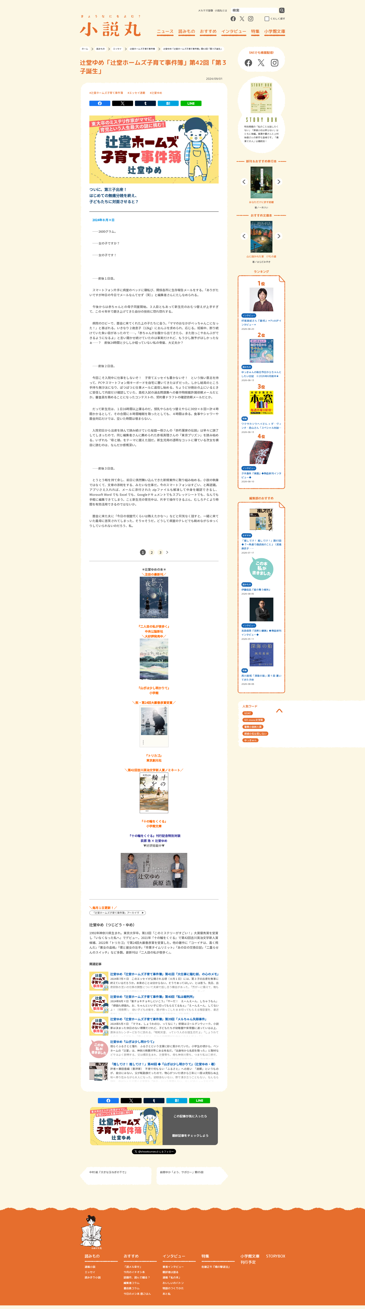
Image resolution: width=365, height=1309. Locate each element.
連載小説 (90, 1267)
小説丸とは (221, 10)
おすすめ (208, 31)
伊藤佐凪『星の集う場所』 (256, 589)
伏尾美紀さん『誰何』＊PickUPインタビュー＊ (261, 322)
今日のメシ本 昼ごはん (137, 1294)
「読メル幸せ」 (133, 1267)
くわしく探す (277, 18)
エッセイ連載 (137, 93)
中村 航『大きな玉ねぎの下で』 (108, 1172)
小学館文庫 (274, 31)
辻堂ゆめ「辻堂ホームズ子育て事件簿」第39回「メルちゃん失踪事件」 (159, 1019)
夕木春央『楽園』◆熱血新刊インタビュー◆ (261, 475)
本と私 (167, 1294)
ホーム (85, 48)
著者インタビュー (173, 1267)
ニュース (165, 31)
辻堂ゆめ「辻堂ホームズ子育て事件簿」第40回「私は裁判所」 (153, 996)
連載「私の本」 (172, 1277)
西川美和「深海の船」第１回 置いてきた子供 (261, 677)
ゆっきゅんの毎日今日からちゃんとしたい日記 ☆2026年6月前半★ (261, 374)
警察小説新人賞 (253, 726)
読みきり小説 (93, 1277)
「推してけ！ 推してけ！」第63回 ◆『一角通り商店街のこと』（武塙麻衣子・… (261, 544)
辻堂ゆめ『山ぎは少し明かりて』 (133, 1041)
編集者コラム (132, 1283)
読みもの (186, 31)
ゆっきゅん (250, 740)
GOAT (247, 713)
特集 (255, 31)
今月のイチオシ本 (134, 1272)
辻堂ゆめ (157, 93)
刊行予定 (248, 1262)
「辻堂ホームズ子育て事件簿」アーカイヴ (115, 912)
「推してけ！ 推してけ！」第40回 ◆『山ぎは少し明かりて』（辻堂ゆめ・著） (163, 1064)
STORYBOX (275, 1256)
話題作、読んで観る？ (137, 1277)
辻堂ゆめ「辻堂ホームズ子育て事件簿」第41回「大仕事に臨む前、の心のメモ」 (165, 974)
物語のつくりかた (173, 1288)
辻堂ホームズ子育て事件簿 (142, 48)
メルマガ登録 (205, 10)
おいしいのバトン (173, 1283)
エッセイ (117, 48)
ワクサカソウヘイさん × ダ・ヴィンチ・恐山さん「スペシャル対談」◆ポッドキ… (261, 426)
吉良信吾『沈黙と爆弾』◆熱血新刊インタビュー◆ (261, 632)
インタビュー (233, 31)
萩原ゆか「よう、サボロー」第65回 (181, 1172)
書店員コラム (132, 1288)
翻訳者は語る (171, 1272)
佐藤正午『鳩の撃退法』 (216, 1267)
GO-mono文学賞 (253, 720)
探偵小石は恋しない (255, 733)
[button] (244, 182)
